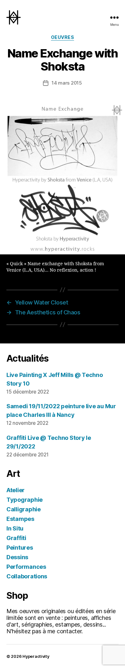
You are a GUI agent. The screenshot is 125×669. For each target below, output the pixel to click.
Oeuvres (62, 37)
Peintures (19, 547)
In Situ (14, 528)
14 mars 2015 (67, 83)
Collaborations (26, 576)
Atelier (15, 490)
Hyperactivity (35, 656)
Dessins (17, 557)
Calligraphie (23, 509)
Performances (26, 566)
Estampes (20, 518)
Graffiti (16, 538)
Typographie (24, 499)
